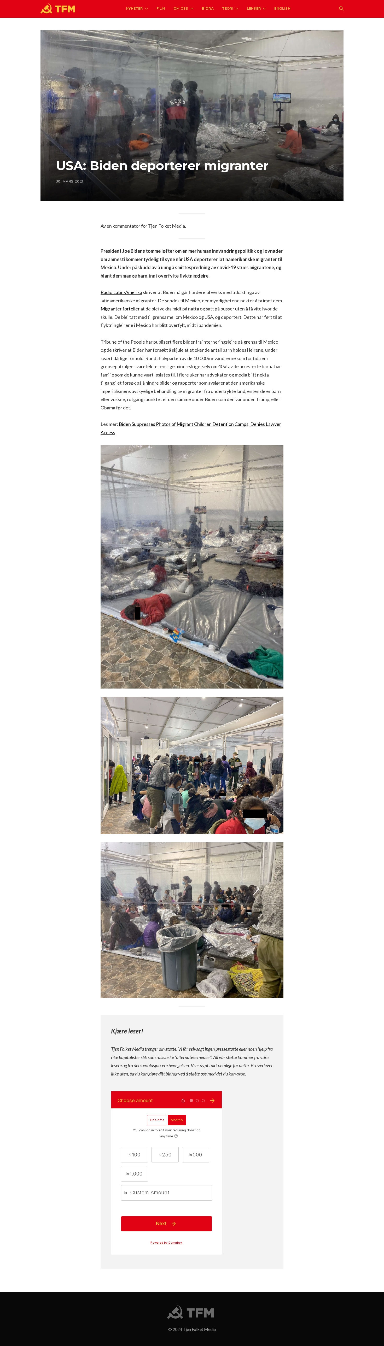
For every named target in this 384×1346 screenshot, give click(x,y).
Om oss (180, 8)
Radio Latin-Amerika (121, 292)
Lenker (254, 8)
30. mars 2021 (69, 181)
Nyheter (134, 8)
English (282, 8)
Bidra (208, 8)
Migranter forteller (120, 308)
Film (160, 8)
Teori (227, 8)
